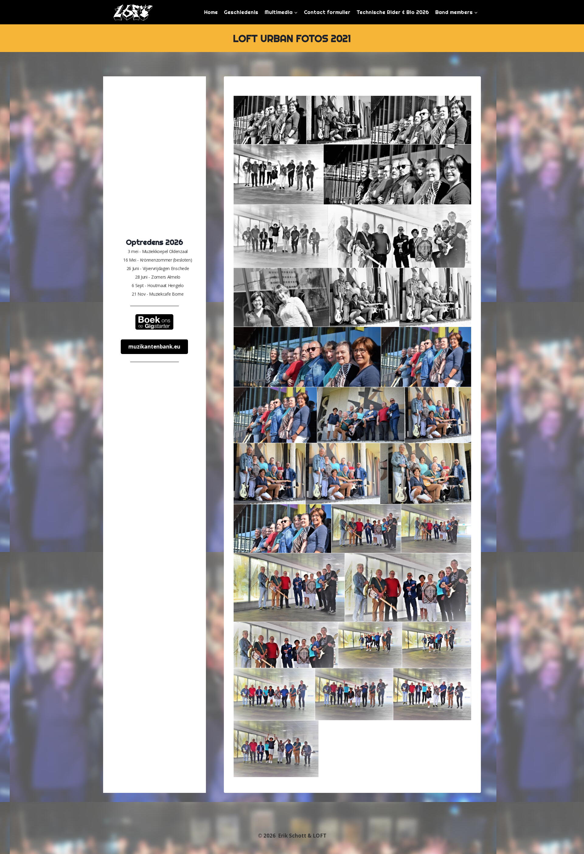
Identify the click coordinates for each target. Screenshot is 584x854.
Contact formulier (327, 12)
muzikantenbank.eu (154, 346)
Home (211, 12)
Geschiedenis (241, 12)
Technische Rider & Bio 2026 (392, 12)
